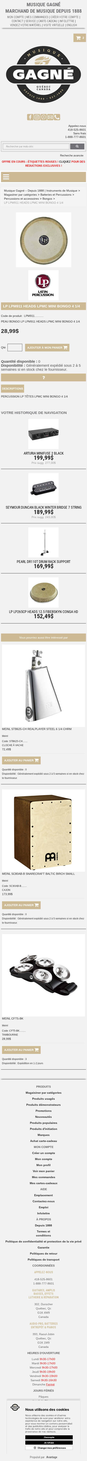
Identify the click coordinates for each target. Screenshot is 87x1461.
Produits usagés (43, 1098)
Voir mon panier (43, 1171)
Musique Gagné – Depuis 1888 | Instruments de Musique (40, 190)
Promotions (44, 1110)
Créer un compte (43, 1153)
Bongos (47, 198)
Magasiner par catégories (20, 194)
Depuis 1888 (43, 1225)
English (72, 25)
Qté (3, 347)
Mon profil (43, 1165)
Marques (44, 1135)
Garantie (43, 1247)
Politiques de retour (43, 1253)
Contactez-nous (44, 1201)
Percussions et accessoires (21, 198)
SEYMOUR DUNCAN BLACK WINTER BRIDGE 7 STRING (44, 507)
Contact (17, 21)
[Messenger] (43, 116)
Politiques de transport (43, 1259)
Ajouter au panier (19, 760)
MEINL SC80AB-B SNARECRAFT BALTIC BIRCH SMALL (38, 873)
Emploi (43, 1207)
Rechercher (77, 146)
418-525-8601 (77, 129)
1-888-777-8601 (75, 137)
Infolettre (67, 21)
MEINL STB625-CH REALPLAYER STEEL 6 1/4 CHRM (37, 729)
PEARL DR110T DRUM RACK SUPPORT (43, 562)
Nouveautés (43, 1116)
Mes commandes (37, 17)
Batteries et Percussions (55, 194)
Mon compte (43, 1159)
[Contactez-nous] (50, 116)
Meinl (5, 736)
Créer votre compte (65, 17)
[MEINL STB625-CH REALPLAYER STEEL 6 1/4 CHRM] (43, 686)
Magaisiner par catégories (44, 1092)
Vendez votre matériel (25, 25)
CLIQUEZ (65, 161)
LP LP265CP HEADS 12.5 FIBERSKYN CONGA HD (43, 612)
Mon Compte (15, 17)
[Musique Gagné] (43, 74)
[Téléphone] (57, 116)
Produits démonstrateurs (43, 1104)
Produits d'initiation (43, 1128)
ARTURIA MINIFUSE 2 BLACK (44, 453)
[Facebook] (30, 116)
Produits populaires (43, 1122)
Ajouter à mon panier (45, 347)
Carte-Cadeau (47, 21)
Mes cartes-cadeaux (43, 1183)
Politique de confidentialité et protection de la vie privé (43, 1241)
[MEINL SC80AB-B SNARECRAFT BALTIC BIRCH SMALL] (43, 830)
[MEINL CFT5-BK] (43, 975)
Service (30, 21)
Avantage (51, 1457)
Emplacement (43, 1195)
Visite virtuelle (54, 25)
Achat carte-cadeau (43, 1141)
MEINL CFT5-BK (12, 1018)
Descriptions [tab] (12, 388)
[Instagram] (37, 116)
